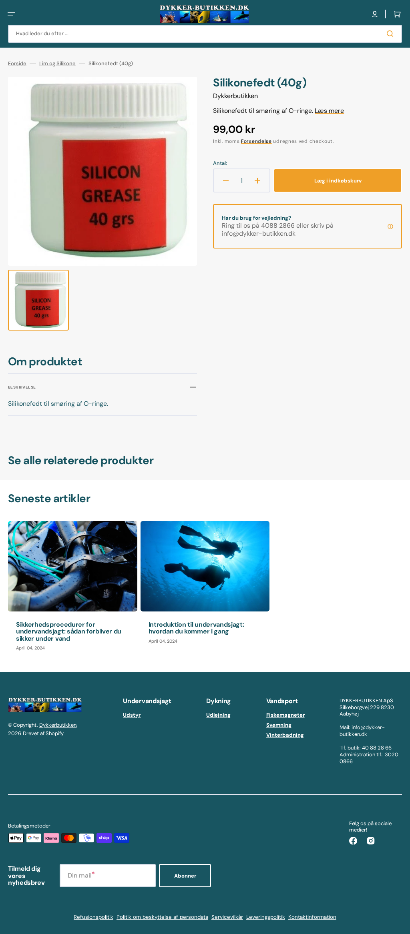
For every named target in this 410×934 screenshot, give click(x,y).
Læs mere (329, 110)
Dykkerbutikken (57, 725)
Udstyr (132, 715)
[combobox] (205, 34)
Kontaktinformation (312, 917)
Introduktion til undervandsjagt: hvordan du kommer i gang (196, 628)
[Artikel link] (72, 590)
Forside (17, 63)
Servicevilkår (227, 917)
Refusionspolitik (93, 917)
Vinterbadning (285, 735)
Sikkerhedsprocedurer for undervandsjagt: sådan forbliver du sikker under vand (68, 631)
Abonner (185, 875)
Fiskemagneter (285, 715)
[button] (11, 14)
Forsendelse (256, 141)
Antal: (220, 163)
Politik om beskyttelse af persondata (162, 917)
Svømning (278, 725)
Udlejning (218, 715)
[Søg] (391, 33)
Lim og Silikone (57, 63)
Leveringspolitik (265, 917)
